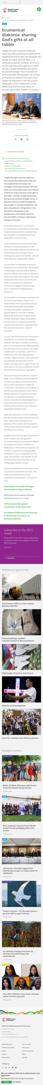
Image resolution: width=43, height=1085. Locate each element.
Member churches (8, 1048)
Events (4, 1054)
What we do (6, 1057)
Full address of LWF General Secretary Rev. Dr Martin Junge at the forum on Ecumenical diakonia (21, 516)
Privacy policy (7, 547)
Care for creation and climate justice (17, 158)
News (8, 17)
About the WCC (7, 1044)
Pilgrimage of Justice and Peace (15, 168)
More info (37, 1078)
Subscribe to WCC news (15, 152)
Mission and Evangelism (13, 166)
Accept (6, 1082)
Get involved (26, 1044)
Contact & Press (27, 1051)
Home (2, 17)
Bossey (24, 1057)
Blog (23, 1054)
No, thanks (17, 1082)
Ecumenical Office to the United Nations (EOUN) (21, 171)
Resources (25, 1048)
